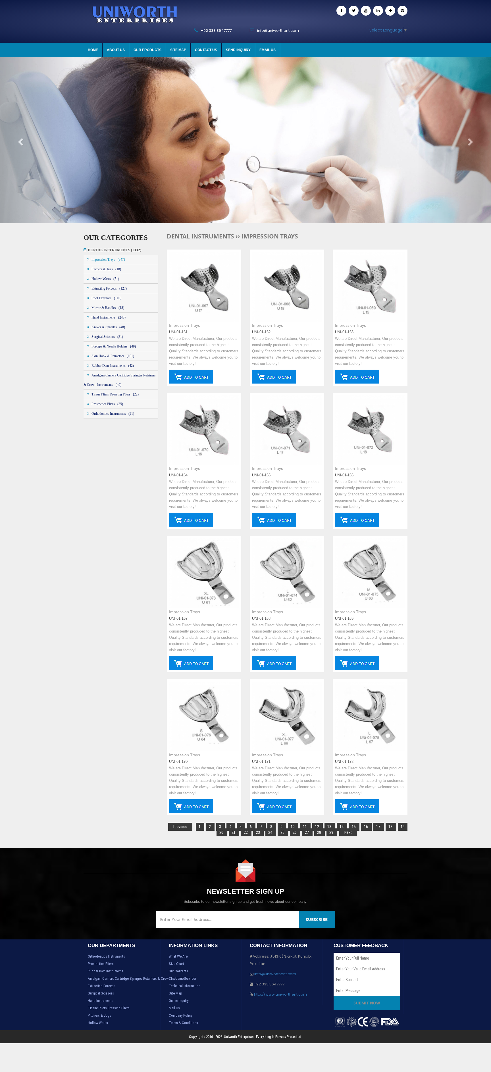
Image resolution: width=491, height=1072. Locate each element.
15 (354, 826)
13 (329, 826)
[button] (37, 140)
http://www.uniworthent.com (280, 994)
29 (331, 832)
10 (293, 826)
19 (403, 826)
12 (317, 826)
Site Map (178, 50)
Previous (180, 826)
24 (270, 832)
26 (295, 832)
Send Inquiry (238, 50)
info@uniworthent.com (275, 974)
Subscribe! (317, 919)
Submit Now (366, 1003)
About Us (116, 50)
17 (378, 826)
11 (305, 826)
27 (307, 832)
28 (319, 832)
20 (221, 832)
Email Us (267, 50)
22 (246, 832)
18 (390, 826)
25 (282, 832)
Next (348, 832)
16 (366, 826)
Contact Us (206, 50)
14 (342, 826)
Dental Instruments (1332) (114, 250)
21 (234, 832)
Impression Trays (184, 325)
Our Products (147, 50)
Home (93, 50)
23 (258, 832)
